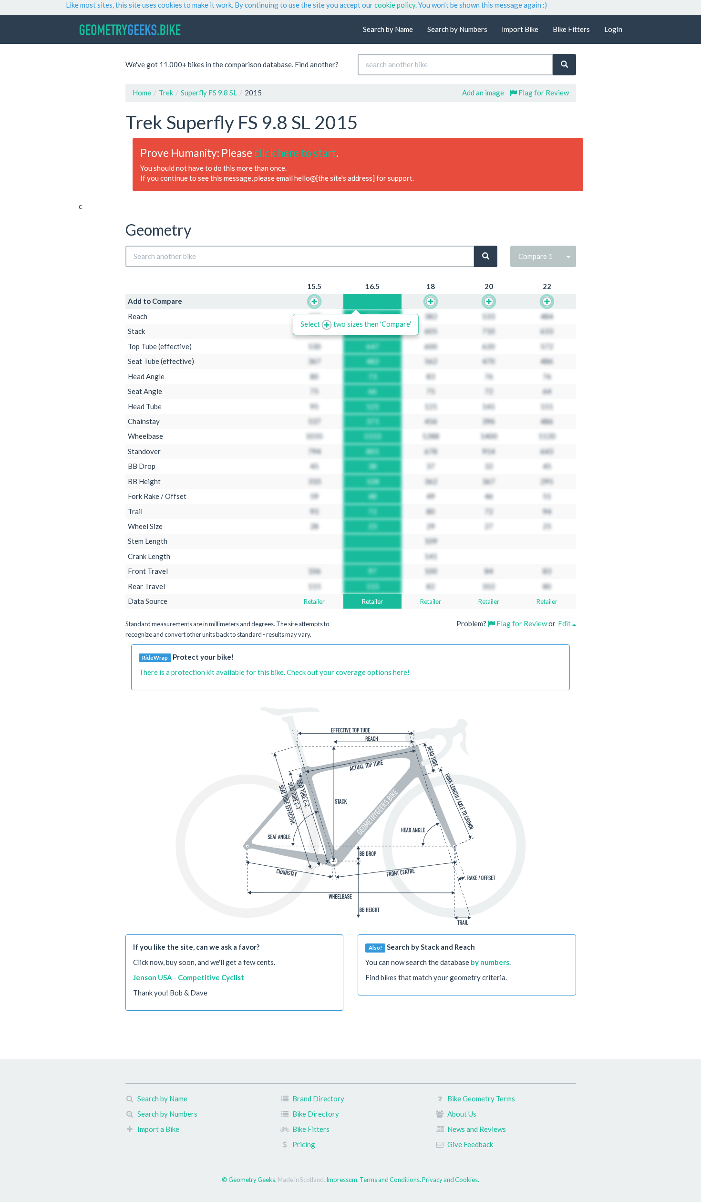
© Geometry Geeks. (250, 1179)
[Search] (564, 64)
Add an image (483, 92)
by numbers (490, 962)
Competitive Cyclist (211, 977)
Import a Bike (158, 1129)
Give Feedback (470, 1144)
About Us (461, 1113)
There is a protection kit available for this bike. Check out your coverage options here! (274, 672)
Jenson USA (152, 977)
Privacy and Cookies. (450, 1179)
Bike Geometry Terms (481, 1098)
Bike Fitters (571, 29)
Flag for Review (543, 92)
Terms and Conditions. (391, 1179)
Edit (565, 623)
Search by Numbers (457, 29)
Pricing (303, 1144)
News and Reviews (476, 1129)
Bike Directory (315, 1113)
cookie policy (394, 4)
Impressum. (343, 1179)
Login (613, 29)
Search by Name (388, 29)
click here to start (295, 152)
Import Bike (520, 29)
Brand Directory (318, 1098)
